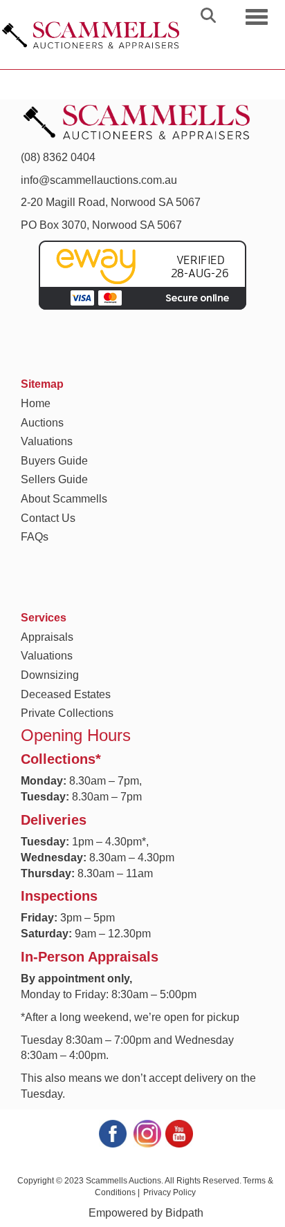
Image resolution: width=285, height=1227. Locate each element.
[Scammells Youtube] (178, 1133)
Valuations (47, 441)
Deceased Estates (66, 694)
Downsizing (50, 675)
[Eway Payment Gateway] (142, 274)
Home (35, 403)
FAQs (34, 537)
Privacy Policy (169, 1192)
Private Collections (67, 713)
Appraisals (47, 637)
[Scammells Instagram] (146, 1133)
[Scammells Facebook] (112, 1133)
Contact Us (48, 518)
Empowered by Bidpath (146, 1213)
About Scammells (64, 499)
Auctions (42, 423)
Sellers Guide (54, 479)
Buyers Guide (54, 461)
